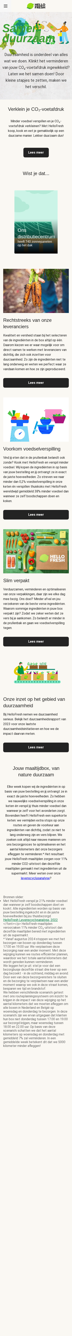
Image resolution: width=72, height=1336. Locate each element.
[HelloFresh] (36, 6)
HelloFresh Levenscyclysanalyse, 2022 (30, 920)
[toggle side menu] (5, 6)
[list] (36, 222)
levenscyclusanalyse (35, 878)
